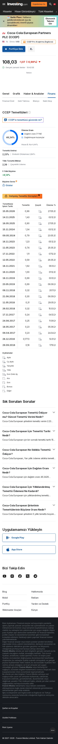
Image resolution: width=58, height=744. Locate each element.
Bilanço (36, 101)
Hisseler (7, 11)
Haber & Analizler (34, 93)
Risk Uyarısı (7, 727)
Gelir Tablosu (23, 101)
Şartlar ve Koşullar (10, 708)
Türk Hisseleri (45, 11)
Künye (34, 610)
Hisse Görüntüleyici (25, 11)
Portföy (6, 604)
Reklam (35, 597)
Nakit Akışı (47, 101)
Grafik (16, 93)
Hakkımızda (37, 591)
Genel (5, 93)
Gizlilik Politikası (9, 718)
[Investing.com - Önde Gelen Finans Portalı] (17, 4)
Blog (4, 591)
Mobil (5, 597)
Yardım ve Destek (40, 604)
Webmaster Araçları (11, 610)
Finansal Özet (8, 101)
